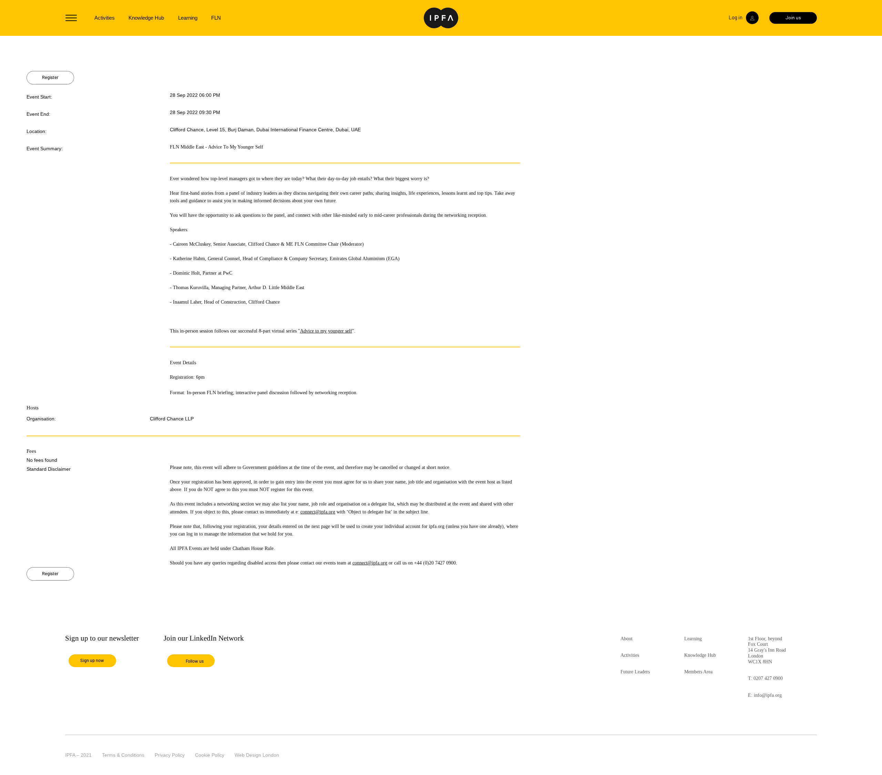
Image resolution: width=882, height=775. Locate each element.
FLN (216, 18)
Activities (104, 18)
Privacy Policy (170, 755)
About (627, 638)
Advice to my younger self (326, 331)
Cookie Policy (209, 755)
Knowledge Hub (146, 18)
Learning (187, 18)
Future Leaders (635, 671)
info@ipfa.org (768, 695)
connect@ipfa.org (317, 511)
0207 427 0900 (768, 678)
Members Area (698, 671)
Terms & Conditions (123, 755)
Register (50, 77)
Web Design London (257, 755)
